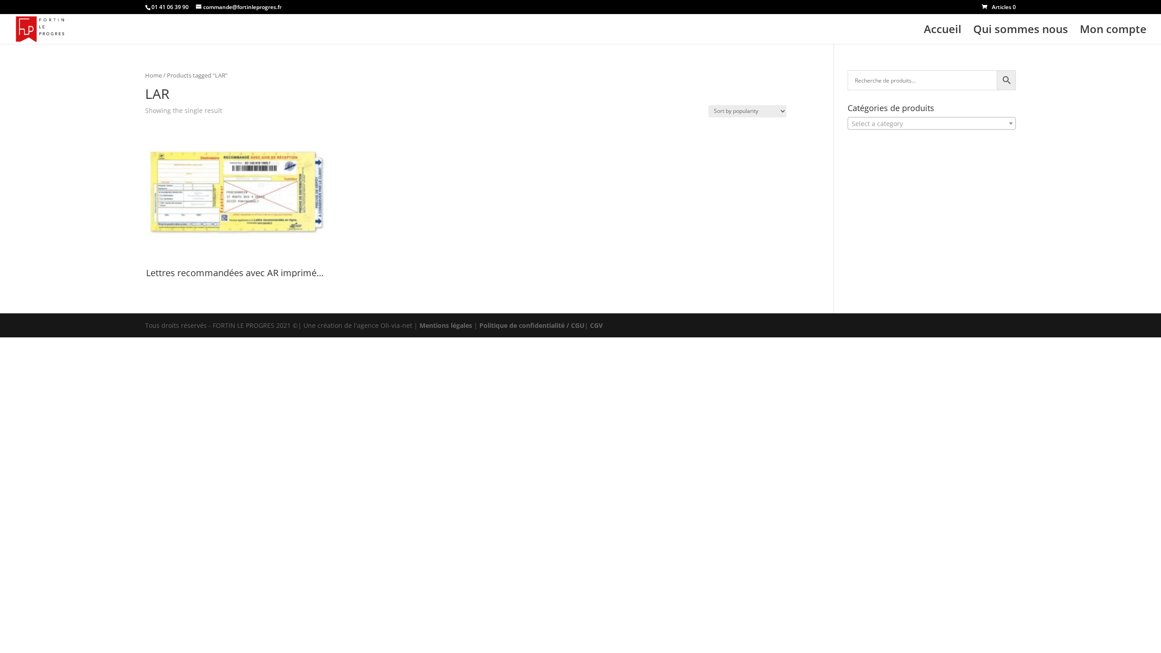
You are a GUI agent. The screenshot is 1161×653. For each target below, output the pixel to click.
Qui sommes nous (1020, 31)
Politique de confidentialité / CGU (532, 325)
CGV (596, 325)
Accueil (942, 31)
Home (153, 75)
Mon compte (1113, 31)
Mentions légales (446, 325)
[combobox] (932, 123)
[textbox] (931, 123)
